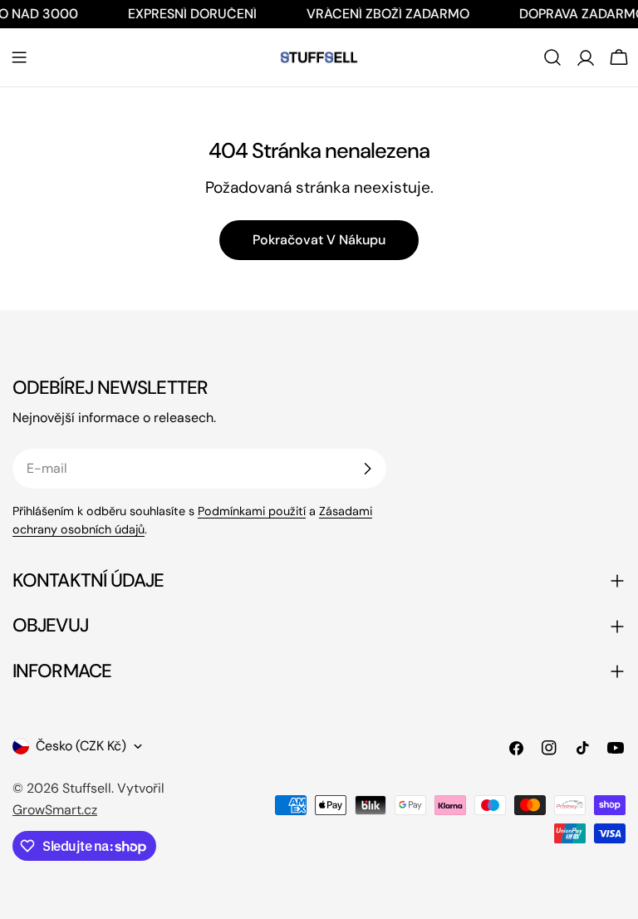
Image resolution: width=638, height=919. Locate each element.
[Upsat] (367, 468)
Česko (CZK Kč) (81, 745)
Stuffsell (86, 788)
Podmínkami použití (252, 511)
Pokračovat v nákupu (319, 239)
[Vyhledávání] (552, 57)
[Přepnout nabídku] (19, 57)
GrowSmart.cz (54, 809)
